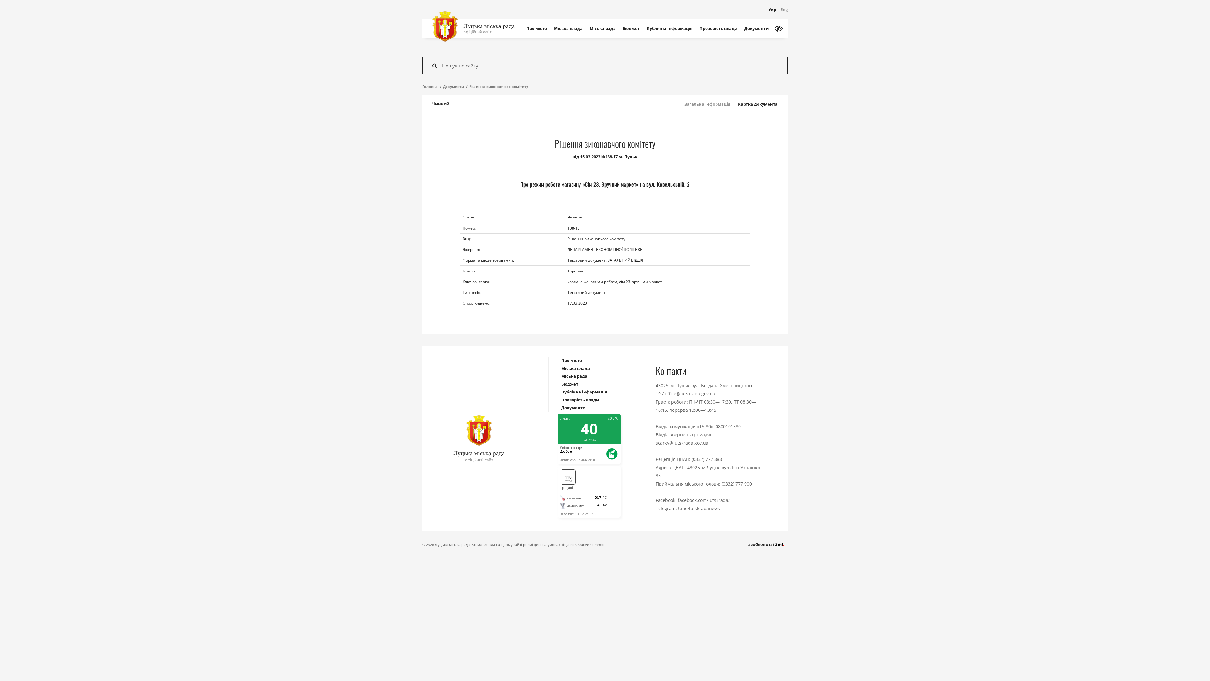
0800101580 (728, 426)
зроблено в (760, 544)
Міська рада (603, 28)
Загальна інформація (707, 104)
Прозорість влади (718, 28)
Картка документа (758, 104)
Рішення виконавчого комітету (498, 86)
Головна (430, 86)
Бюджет (631, 28)
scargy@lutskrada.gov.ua (682, 443)
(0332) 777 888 (707, 459)
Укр (772, 9)
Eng (784, 9)
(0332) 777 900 (737, 484)
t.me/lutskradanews (699, 508)
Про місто (536, 28)
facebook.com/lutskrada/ (704, 500)
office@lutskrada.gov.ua (690, 394)
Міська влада (568, 28)
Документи (756, 28)
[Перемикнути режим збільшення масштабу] (778, 28)
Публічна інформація (670, 28)
